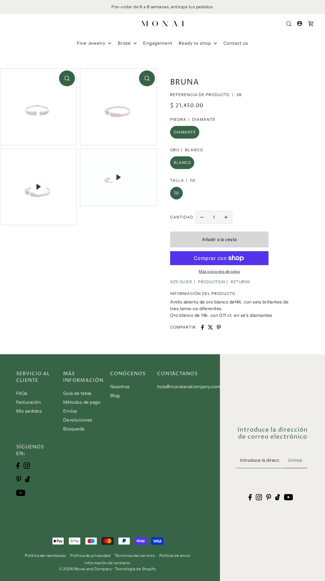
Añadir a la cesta (219, 239)
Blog (115, 395)
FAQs (22, 393)
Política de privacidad (90, 555)
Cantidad (181, 217)
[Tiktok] (27, 479)
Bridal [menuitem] (125, 43)
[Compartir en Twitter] (210, 327)
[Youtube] (20, 492)
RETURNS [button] (240, 281)
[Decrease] (202, 217)
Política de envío (174, 555)
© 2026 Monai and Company (85, 568)
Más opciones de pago (219, 271)
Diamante (185, 132)
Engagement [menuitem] (157, 43)
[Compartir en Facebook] (202, 327)
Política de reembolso (45, 555)
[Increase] (226, 217)
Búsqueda (73, 429)
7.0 (176, 193)
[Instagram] (26, 465)
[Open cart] (310, 23)
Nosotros (120, 386)
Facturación (28, 402)
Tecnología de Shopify (135, 568)
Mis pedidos (29, 411)
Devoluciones (77, 420)
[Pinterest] (18, 479)
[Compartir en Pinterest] (218, 327)
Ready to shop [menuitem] (195, 43)
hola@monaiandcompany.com (189, 386)
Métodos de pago (82, 402)
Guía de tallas (77, 393)
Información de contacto (107, 562)
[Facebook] (18, 465)
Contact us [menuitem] (235, 43)
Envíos (70, 411)
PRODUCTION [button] (211, 281)
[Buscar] (289, 23)
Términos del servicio (135, 555)
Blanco (182, 162)
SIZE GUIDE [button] (181, 281)
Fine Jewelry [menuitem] (92, 43)
